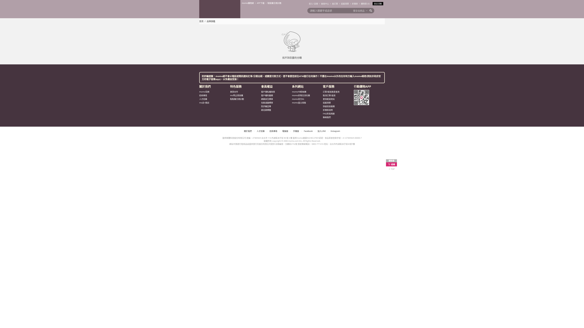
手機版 (296, 131)
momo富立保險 (299, 102)
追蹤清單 (345, 3)
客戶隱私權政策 (268, 91)
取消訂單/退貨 (329, 95)
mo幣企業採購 (236, 95)
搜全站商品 (359, 10)
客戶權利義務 (267, 95)
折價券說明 (328, 110)
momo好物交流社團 (301, 95)
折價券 (355, 3)
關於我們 (248, 131)
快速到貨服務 (329, 106)
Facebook (308, 131)
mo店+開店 (204, 102)
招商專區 (203, 95)
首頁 (201, 21)
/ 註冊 (315, 3)
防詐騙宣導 (266, 106)
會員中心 (325, 3)
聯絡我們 (327, 117)
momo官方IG (298, 99)
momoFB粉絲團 (299, 91)
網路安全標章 (267, 99)
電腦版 (285, 131)
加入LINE (322, 131)
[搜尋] (371, 10)
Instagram (335, 131)
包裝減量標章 (267, 102)
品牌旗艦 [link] (211, 21)
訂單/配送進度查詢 (331, 91)
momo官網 (204, 91)
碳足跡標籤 (266, 110)
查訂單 (335, 3)
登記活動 (378, 3)
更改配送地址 (329, 99)
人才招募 (203, 99)
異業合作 (234, 91)
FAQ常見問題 (329, 113)
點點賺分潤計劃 (237, 99)
